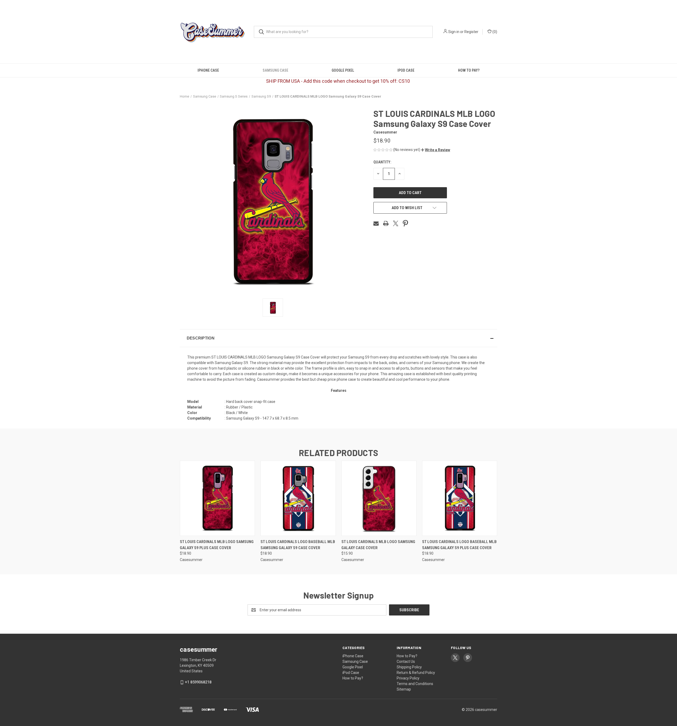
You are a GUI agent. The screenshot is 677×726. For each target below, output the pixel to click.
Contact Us (406, 661)
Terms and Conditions (415, 684)
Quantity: (382, 162)
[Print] (385, 223)
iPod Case (405, 70)
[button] (435, 150)
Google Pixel (343, 70)
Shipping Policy (409, 667)
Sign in (453, 32)
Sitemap (404, 689)
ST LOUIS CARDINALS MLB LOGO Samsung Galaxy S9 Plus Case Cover (217, 544)
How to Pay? (468, 70)
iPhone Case (208, 70)
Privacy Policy (408, 678)
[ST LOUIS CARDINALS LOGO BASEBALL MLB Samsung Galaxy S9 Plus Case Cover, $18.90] (459, 498)
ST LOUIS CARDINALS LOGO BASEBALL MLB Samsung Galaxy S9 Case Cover (297, 544)
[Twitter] (395, 223)
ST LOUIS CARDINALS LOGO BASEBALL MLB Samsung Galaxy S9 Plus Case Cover (459, 544)
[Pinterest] (405, 223)
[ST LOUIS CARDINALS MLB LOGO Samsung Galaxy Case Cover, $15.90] (378, 498)
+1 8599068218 (198, 682)
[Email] (376, 223)
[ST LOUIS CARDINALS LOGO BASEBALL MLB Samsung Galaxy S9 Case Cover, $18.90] (298, 498)
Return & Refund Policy (416, 672)
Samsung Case (275, 70)
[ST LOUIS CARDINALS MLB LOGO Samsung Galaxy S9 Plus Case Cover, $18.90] (217, 498)
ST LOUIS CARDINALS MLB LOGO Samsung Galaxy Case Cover (378, 544)
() (494, 32)
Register (471, 32)
